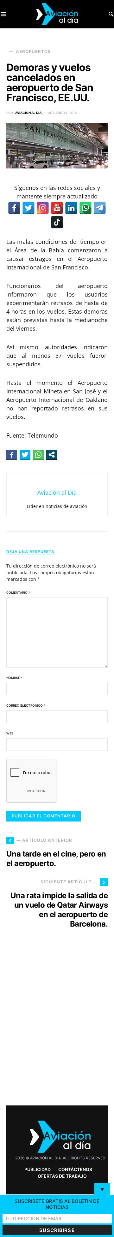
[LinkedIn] (71, 208)
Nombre (14, 678)
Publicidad (37, 1169)
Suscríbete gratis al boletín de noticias (57, 1204)
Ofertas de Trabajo (62, 1176)
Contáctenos (75, 1169)
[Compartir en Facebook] (11, 454)
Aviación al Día (28, 113)
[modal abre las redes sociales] (51, 454)
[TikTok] (57, 222)
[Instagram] (42, 208)
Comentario (18, 592)
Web (10, 733)
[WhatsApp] (85, 208)
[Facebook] (14, 208)
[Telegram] (99, 208)
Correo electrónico (25, 705)
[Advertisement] (57, 1028)
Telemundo (43, 435)
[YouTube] (57, 208)
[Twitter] (28, 208)
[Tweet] (25, 454)
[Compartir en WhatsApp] (38, 454)
